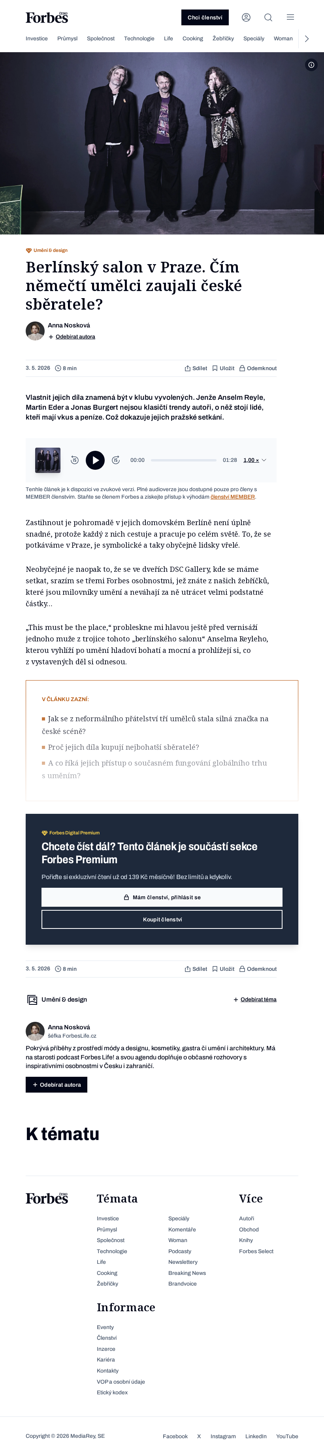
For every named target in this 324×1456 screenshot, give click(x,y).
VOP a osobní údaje (121, 1382)
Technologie (139, 39)
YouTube (287, 1436)
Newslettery (183, 1262)
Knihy (246, 1240)
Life (168, 39)
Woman (283, 39)
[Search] (268, 17)
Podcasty (179, 1251)
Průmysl (67, 39)
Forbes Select (256, 1251)
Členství (107, 1338)
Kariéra (106, 1360)
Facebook (175, 1436)
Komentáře (182, 1230)
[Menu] (290, 17)
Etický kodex (112, 1392)
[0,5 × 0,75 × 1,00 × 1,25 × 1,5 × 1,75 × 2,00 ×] (255, 460)
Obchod (249, 1230)
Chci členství (205, 18)
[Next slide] (306, 38)
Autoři (246, 1219)
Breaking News (187, 1273)
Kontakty (108, 1371)
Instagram (223, 1436)
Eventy (105, 1327)
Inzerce (106, 1349)
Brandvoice (182, 1284)
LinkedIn (256, 1436)
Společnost (101, 39)
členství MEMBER (233, 497)
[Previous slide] (18, 38)
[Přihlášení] (246, 17)
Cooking (193, 39)
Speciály (253, 39)
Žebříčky (223, 39)
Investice (37, 39)
